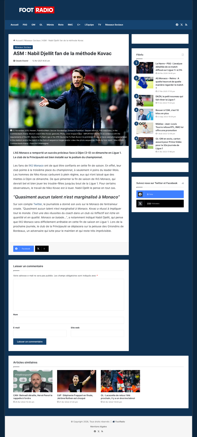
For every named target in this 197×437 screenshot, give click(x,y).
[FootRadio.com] (36, 10)
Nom (15, 314)
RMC (70, 24)
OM (33, 24)
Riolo (61, 24)
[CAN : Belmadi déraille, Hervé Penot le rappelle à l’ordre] (32, 381)
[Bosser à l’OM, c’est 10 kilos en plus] (144, 114)
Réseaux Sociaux (114, 24)
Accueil (14, 24)
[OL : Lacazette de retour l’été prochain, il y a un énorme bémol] (120, 381)
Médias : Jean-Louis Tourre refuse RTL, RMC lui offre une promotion (169, 127)
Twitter (37, 204)
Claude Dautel (22, 61)
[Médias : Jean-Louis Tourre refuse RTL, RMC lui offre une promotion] (144, 128)
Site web (75, 327)
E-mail (16, 327)
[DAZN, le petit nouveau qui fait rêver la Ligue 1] (144, 100)
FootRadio (120, 421)
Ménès (50, 24)
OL (41, 24)
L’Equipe (89, 24)
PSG (25, 24)
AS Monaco (36, 165)
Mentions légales (98, 426)
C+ (78, 24)
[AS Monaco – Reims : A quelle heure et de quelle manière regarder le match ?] (144, 82)
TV (99, 24)
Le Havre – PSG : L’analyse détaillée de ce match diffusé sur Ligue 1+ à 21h (169, 66)
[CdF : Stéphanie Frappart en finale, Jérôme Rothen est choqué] (76, 381)
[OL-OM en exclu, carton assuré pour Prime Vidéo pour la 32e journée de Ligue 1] (144, 143)
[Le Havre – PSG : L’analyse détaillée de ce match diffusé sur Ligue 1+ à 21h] (144, 68)
